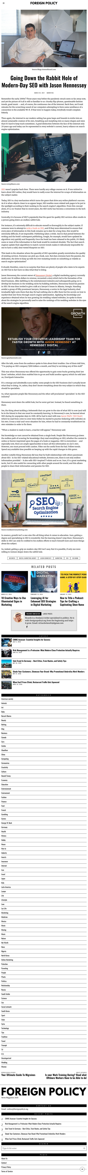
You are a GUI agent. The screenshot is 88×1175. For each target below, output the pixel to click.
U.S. (2, 1053)
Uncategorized (6, 1058)
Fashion (3, 797)
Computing (5, 758)
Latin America (6, 887)
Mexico (3, 921)
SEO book (75, 558)
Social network (6, 1006)
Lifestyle (4, 900)
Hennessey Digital (44, 275)
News (3, 947)
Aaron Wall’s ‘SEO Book (71, 416)
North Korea (5, 955)
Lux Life (4, 908)
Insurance (4, 861)
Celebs (3, 746)
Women (3, 1066)
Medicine (4, 917)
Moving (3, 929)
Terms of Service (7, 1171)
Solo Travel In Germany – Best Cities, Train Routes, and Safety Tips (39, 661)
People (3, 972)
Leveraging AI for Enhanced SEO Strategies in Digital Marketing (43, 601)
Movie (3, 925)
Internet (4, 865)
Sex (2, 1002)
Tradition (4, 1036)
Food (2, 805)
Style (3, 1019)
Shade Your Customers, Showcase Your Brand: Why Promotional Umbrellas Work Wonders (48, 671)
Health (3, 831)
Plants (3, 976)
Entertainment (6, 788)
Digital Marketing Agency (27, 558)
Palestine (4, 964)
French (3, 810)
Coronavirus (5, 763)
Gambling (4, 814)
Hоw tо (3, 848)
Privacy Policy (6, 1167)
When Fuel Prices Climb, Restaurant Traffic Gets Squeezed (36, 682)
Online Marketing (7, 959)
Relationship (5, 985)
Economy (4, 780)
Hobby (3, 840)
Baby (3, 711)
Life (2, 895)
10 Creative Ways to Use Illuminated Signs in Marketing (13, 601)
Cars (2, 741)
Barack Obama (6, 716)
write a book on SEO (35, 228)
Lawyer (3, 891)
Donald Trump (6, 775)
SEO (3, 189)
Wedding (4, 1062)
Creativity (4, 767)
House (3, 844)
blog (2, 728)
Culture (3, 771)
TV (2, 1049)
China (3, 754)
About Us (4, 1158)
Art (2, 707)
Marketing (50, 93)
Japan (3, 878)
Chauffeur (4, 750)
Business (12, 558)
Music (3, 934)
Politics (4, 981)
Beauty (3, 720)
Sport (3, 1015)
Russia (3, 989)
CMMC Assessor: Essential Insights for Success (31, 639)
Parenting (4, 968)
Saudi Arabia (5, 994)
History (3, 835)
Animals (4, 703)
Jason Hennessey (45, 558)
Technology (5, 1028)
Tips (2, 1032)
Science (4, 998)
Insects (3, 857)
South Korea (5, 1011)
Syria (3, 1024)
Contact (4, 1162)
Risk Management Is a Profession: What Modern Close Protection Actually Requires (46, 650)
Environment (5, 793)
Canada (3, 737)
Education (4, 784)
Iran (2, 870)
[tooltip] (27, 627)
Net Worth (4, 942)
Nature (3, 938)
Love (2, 904)
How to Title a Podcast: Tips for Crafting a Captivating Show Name (72, 601)
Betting (3, 724)
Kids (2, 882)
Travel (3, 1041)
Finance (4, 801)
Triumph (4, 1045)
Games (3, 818)
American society (7, 698)
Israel (3, 874)
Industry (4, 852)
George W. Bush (6, 823)
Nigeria (3, 951)
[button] (84, 1148)
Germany (4, 827)
